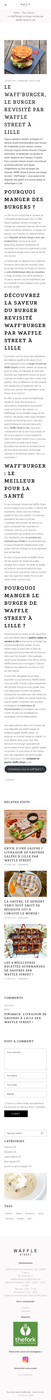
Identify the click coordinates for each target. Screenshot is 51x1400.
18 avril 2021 (10, 865)
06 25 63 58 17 (25, 1276)
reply (6, 1010)
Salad (40, 1214)
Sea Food (9, 1219)
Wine (29, 1219)
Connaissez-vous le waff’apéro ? (25, 769)
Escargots (29, 1214)
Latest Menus (11, 1156)
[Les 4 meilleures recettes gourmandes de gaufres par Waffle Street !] (25, 941)
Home (16, 12)
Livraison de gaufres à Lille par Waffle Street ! (25, 1018)
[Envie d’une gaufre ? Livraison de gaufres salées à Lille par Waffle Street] (25, 827)
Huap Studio (22, 1395)
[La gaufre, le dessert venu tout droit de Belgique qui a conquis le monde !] (25, 884)
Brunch (9, 1214)
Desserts (8, 1152)
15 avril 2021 (10, 81)
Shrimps (20, 1219)
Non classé (28, 12)
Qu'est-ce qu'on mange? (16, 1166)
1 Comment (9, 780)
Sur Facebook (25, 1374)
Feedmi (25, 1307)
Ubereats (25, 1311)
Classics (8, 1147)
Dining (18, 1214)
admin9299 (23, 81)
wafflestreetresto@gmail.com (25, 1279)
